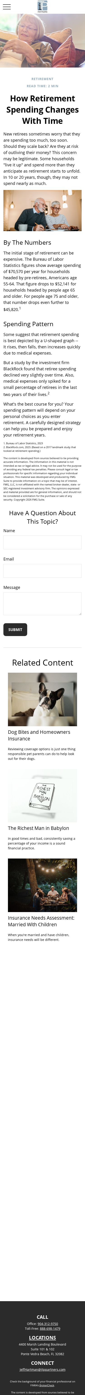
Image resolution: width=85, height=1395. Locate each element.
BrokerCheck (46, 1385)
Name (9, 530)
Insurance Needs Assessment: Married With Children (41, 921)
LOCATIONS (42, 1337)
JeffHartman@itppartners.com (43, 1369)
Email (8, 559)
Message (11, 587)
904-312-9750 (48, 1324)
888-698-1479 (50, 1328)
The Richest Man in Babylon (38, 828)
